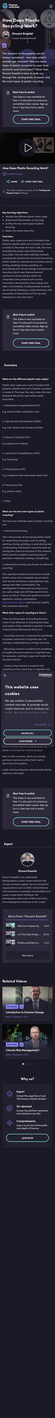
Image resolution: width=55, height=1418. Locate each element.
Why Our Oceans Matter (29, 925)
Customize (25, 741)
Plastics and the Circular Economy (29, 942)
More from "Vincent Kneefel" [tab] (27, 916)
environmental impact (14, 602)
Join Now (27, 1137)
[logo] (10, 6)
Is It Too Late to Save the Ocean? (29, 934)
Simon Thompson (14, 1016)
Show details (40, 724)
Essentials (12, 1006)
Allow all (27, 733)
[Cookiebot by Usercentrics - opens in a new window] (39, 675)
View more (27, 955)
